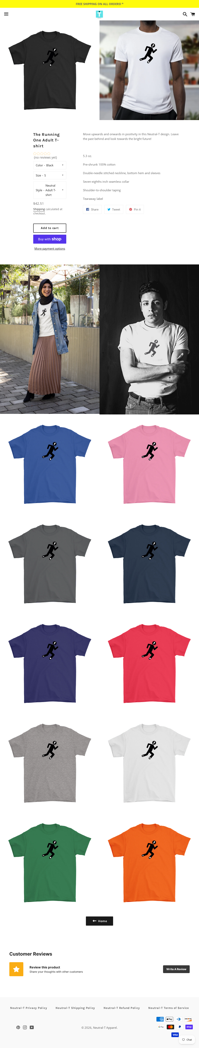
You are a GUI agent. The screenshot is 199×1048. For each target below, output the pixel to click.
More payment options (49, 248)
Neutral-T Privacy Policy (28, 1008)
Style (39, 190)
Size (38, 175)
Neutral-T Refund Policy (122, 1008)
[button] (49, 156)
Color (39, 165)
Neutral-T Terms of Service (168, 1008)
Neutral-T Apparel (105, 1028)
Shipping (39, 209)
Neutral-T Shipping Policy (75, 1008)
